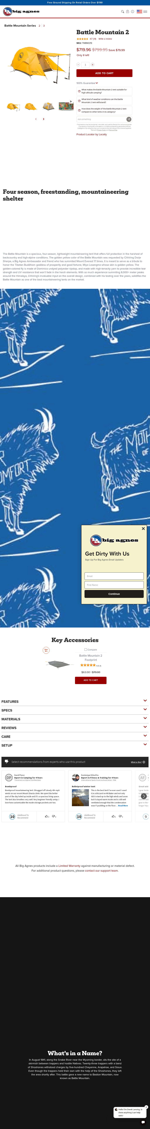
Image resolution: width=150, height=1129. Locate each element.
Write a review (105, 38)
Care (5, 736)
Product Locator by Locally (91, 134)
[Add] (92, 64)
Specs (6, 710)
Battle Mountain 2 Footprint (90, 657)
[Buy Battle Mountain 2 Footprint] (59, 663)
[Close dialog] (143, 528)
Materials (10, 719)
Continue (114, 593)
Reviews (8, 728)
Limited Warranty (69, 866)
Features (9, 701)
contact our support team (101, 870)
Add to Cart (104, 73)
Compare (92, 649)
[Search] (122, 11)
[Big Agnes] (21, 11)
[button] (127, 11)
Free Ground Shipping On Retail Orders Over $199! (75, 2)
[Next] (43, 119)
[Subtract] (78, 64)
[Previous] (36, 119)
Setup (6, 745)
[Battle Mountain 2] (13, 106)
